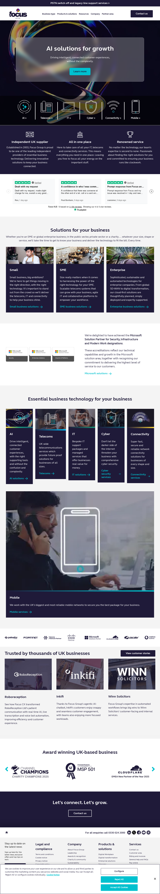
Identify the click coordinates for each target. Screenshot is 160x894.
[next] (153, 769)
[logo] (18, 13)
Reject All (119, 879)
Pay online (133, 863)
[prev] (7, 769)
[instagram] (148, 833)
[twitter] (134, 833)
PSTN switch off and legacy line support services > (80, 3)
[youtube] (144, 833)
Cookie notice (41, 858)
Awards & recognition (77, 856)
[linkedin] (129, 833)
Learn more (80, 71)
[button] (49, 14)
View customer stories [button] (138, 653)
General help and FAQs (138, 859)
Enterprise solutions (106, 861)
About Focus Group (76, 850)
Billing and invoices (137, 856)
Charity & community (77, 859)
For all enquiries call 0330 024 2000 (105, 832)
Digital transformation (108, 858)
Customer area (135, 853)
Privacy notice (41, 861)
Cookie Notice (53, 875)
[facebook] (139, 833)
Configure (119, 871)
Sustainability (73, 863)
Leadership (72, 853)
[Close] (155, 878)
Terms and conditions (44, 854)
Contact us (142, 13)
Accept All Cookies (119, 887)
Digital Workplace (105, 854)
